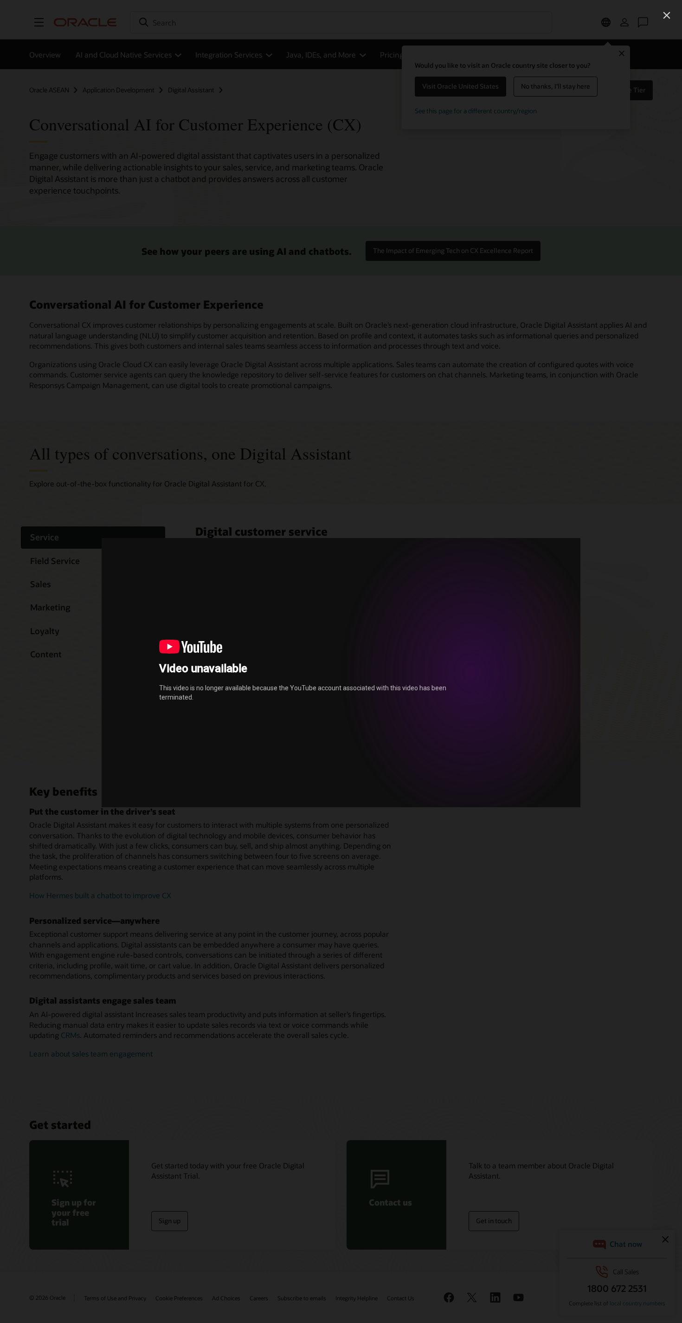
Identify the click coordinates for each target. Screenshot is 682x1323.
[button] (667, 15)
